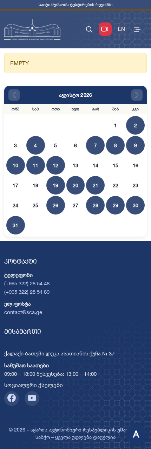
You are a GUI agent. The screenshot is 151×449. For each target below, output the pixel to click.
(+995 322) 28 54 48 (27, 283)
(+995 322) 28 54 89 (27, 291)
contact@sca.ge (23, 312)
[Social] (11, 398)
